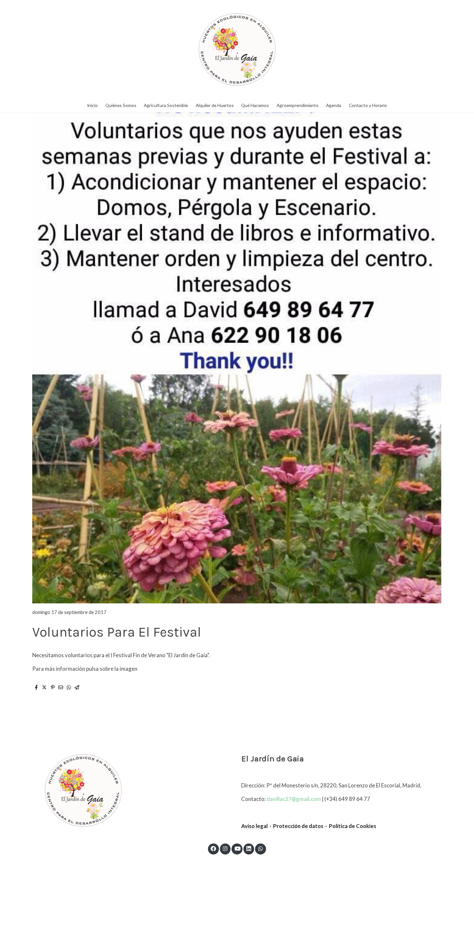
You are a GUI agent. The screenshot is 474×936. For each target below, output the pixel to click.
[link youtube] (237, 848)
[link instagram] (225, 848)
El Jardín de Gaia (272, 758)
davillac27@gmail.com (294, 798)
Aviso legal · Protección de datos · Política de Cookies (308, 826)
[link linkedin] (249, 848)
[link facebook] (213, 848)
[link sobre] (130, 790)
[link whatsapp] (260, 848)
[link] (237, 49)
